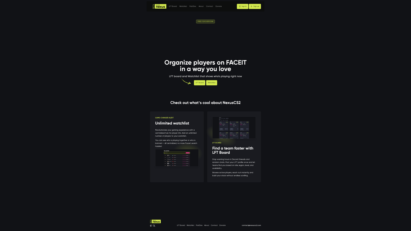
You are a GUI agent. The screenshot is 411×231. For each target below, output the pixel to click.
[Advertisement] (205, 41)
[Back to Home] (159, 6)
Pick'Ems (199, 225)
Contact (209, 6)
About (201, 6)
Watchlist (211, 83)
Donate (219, 6)
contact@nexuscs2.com (251, 225)
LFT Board (200, 83)
